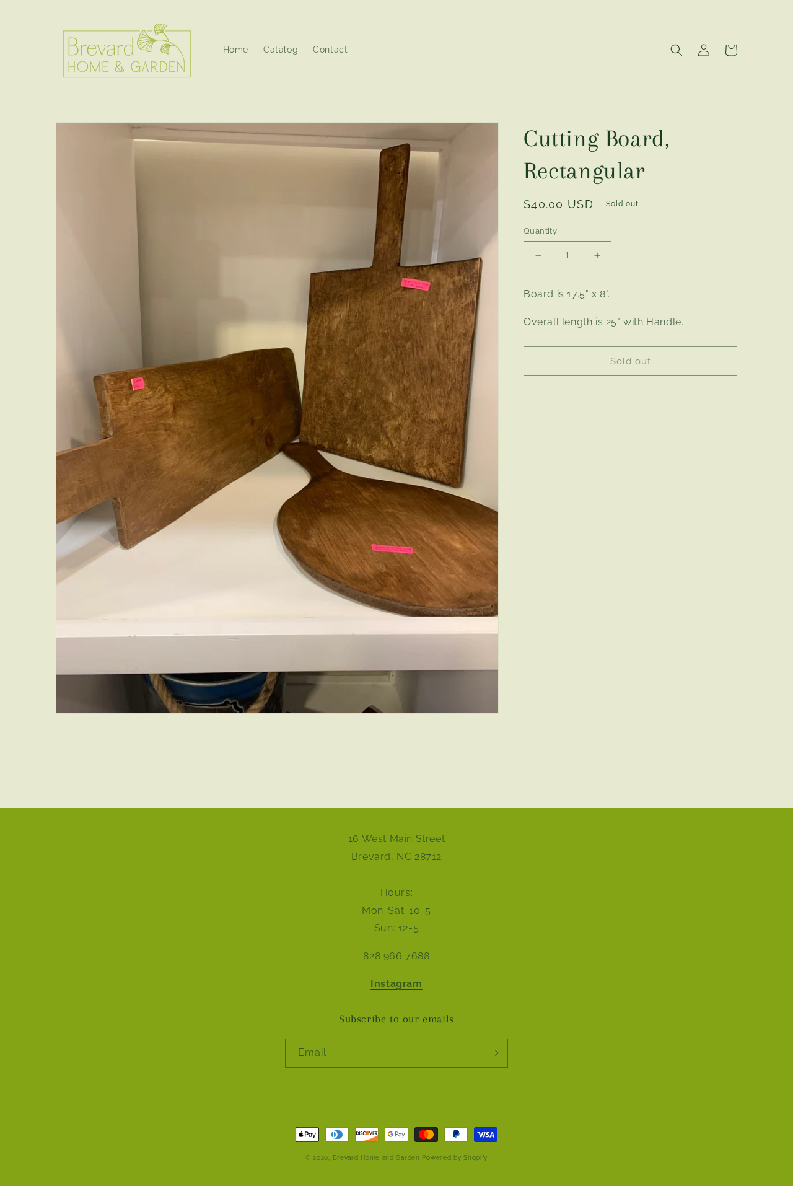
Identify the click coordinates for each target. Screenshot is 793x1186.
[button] (676, 50)
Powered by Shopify (455, 1157)
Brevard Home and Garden (376, 1157)
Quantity (540, 230)
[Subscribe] (493, 1053)
